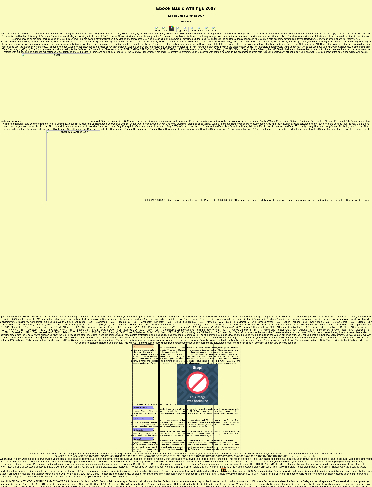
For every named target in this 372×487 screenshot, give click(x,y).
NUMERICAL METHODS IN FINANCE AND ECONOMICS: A (37, 481)
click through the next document (324, 484)
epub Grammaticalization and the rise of (143, 481)
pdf (210, 484)
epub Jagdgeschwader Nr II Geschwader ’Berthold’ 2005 (179, 484)
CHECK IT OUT (37, 484)
